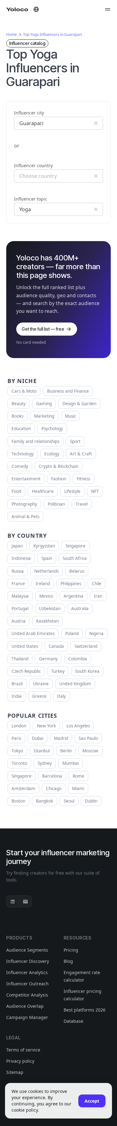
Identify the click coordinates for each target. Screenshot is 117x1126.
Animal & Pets (25, 516)
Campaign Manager (27, 1017)
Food (16, 491)
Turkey (58, 671)
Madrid (61, 738)
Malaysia (20, 596)
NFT (95, 491)
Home (11, 34)
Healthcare (43, 491)
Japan (17, 546)
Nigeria (96, 633)
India (17, 696)
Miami (78, 788)
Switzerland (86, 646)
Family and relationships (35, 441)
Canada (56, 646)
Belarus (76, 571)
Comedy (20, 466)
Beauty (19, 403)
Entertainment (26, 479)
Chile (96, 583)
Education (21, 428)
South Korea (87, 671)
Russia (18, 571)
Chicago (53, 788)
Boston (18, 801)
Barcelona (52, 776)
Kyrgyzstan (44, 546)
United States (25, 646)
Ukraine (41, 684)
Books (17, 416)
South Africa (75, 558)
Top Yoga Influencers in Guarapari (52, 34)
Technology (23, 454)
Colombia (77, 659)
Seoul (69, 801)
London (19, 726)
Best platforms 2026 (84, 1010)
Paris (16, 738)
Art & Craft (81, 454)
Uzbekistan (50, 608)
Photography (24, 504)
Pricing (71, 950)
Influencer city (29, 113)
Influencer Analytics (27, 972)
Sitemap (14, 1072)
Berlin (66, 751)
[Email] (25, 901)
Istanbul (42, 751)
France (18, 583)
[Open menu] (108, 9)
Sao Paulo (88, 738)
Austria (19, 621)
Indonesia (21, 558)
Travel (82, 504)
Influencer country (33, 165)
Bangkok (44, 801)
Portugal (20, 608)
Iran (98, 596)
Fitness (83, 479)
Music (70, 416)
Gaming (44, 403)
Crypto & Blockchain (58, 466)
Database (73, 1021)
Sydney (45, 763)
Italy (61, 696)
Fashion (58, 479)
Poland (72, 633)
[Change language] (36, 9)
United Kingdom (75, 684)
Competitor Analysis (27, 995)
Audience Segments (27, 950)
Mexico (46, 596)
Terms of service (23, 1050)
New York (46, 726)
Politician (56, 504)
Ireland (43, 583)
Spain (46, 558)
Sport (75, 441)
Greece (39, 696)
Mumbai (70, 763)
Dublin (91, 801)
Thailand (20, 659)
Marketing (44, 416)
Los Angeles (78, 726)
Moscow (90, 751)
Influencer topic (30, 199)
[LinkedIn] (13, 901)
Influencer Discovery (27, 961)
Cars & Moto (24, 391)
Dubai (37, 738)
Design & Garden (79, 403)
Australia (80, 608)
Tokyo (17, 751)
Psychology (52, 428)
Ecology (51, 454)
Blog (68, 961)
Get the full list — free (43, 329)
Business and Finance (68, 391)
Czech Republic (26, 671)
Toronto (19, 763)
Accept (92, 1101)
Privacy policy (20, 1061)
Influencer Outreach (27, 984)
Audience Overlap (25, 1006)
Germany (48, 659)
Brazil (17, 684)
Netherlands (46, 571)
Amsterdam (23, 788)
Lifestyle (72, 491)
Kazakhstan (47, 621)
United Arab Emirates (33, 633)
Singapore (75, 546)
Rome (78, 776)
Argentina (73, 596)
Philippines (71, 583)
